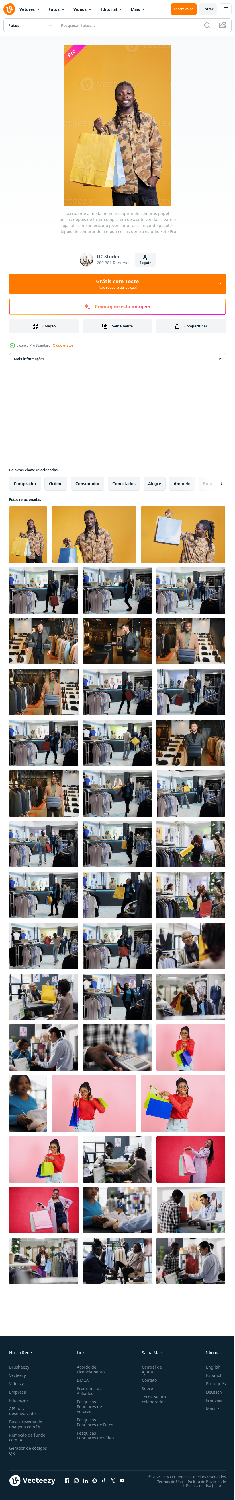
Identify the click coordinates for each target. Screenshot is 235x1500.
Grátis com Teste (117, 284)
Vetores (27, 9)
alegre (154, 483)
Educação (18, 1400)
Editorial (108, 9)
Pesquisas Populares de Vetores (88, 1406)
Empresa (17, 1392)
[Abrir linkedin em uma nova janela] (85, 1480)
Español (209, 1375)
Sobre (145, 1388)
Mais (135, 9)
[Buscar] (207, 25)
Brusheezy (19, 1367)
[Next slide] (212, 484)
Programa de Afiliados (88, 1391)
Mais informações (29, 358)
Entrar (208, 9)
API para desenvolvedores (25, 1411)
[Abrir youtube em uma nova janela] (122, 1480)
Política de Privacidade (202, 1481)
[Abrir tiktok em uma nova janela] (103, 1480)
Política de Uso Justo (199, 1485)
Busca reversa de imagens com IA (25, 1424)
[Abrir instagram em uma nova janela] (76, 1480)
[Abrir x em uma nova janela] (113, 1480)
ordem (56, 483)
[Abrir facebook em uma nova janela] (67, 1480)
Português (212, 1383)
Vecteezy (17, 1375)
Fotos (54, 9)
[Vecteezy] (9, 9)
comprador (25, 483)
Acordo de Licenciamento (89, 1369)
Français (210, 1400)
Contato (147, 1380)
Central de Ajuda (150, 1369)
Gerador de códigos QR (28, 1450)
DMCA (81, 1380)
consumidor (87, 483)
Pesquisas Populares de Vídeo (88, 1437)
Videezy (16, 1383)
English (209, 1367)
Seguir (145, 262)
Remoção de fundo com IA (27, 1437)
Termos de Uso (166, 1481)
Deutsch (210, 1392)
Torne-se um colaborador (152, 1399)
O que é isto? (63, 345)
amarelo (182, 483)
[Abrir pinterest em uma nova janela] (94, 1480)
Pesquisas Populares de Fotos (94, 1422)
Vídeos (80, 9)
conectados (124, 483)
